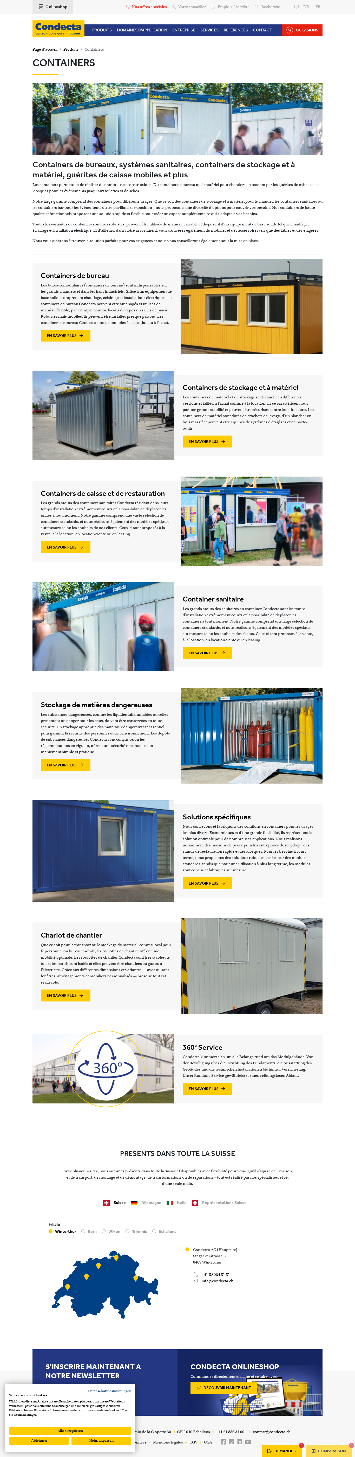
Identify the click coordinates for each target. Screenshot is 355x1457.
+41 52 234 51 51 (215, 1274)
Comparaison (334, 1449)
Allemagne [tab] (151, 1202)
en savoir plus (62, 335)
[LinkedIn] (239, 1442)
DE (306, 6)
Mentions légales (168, 1442)
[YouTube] (248, 1442)
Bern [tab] (92, 1231)
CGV (193, 1442)
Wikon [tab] (114, 1231)
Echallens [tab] (167, 1231)
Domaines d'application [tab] (142, 30)
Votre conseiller (192, 6)
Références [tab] (236, 30)
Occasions (307, 30)
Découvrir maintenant (227, 1387)
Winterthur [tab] (65, 1231)
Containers (94, 49)
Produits (70, 49)
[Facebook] (224, 1442)
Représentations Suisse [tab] (224, 1202)
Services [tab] (209, 30)
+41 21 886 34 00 (229, 1431)
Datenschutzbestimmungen (109, 1391)
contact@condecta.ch (271, 1431)
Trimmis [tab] (139, 1231)
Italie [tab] (182, 1202)
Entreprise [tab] (183, 30)
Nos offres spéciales (149, 6)
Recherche (270, 6)
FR (317, 6)
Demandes (288, 1449)
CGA (208, 1442)
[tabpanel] (177, 1273)
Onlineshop (56, 6)
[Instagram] (231, 1442)
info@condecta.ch (217, 1281)
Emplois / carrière (233, 6)
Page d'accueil (44, 49)
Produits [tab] (102, 30)
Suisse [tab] (120, 1202)
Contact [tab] (262, 30)
